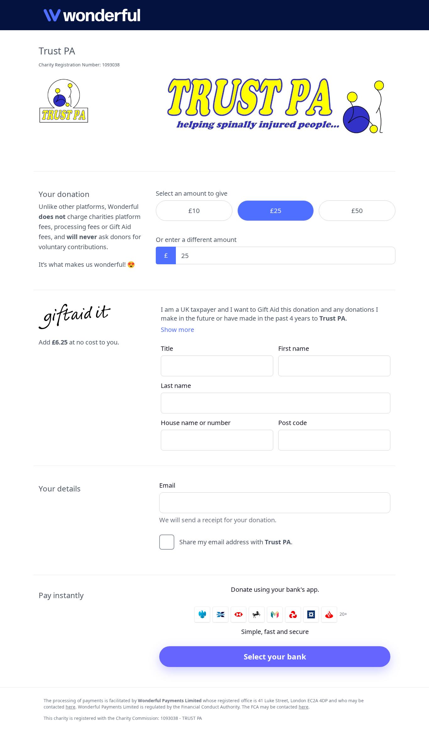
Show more (177, 329)
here (70, 707)
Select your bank (275, 656)
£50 (357, 210)
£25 (275, 210)
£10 (194, 210)
